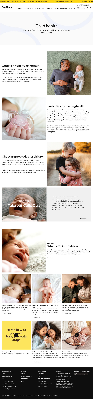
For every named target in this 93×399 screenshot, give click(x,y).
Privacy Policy (42, 381)
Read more (50, 258)
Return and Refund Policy (45, 383)
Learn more (7, 313)
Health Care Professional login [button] (82, 371)
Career (22, 381)
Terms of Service (42, 386)
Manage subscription (44, 378)
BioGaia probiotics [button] (6, 371)
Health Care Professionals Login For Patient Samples (84, 5)
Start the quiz (83, 218)
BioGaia (5, 395)
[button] (20, 9)
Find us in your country (8, 383)
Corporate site (24, 378)
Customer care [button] (42, 371)
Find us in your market (26, 376)
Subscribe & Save (7, 376)
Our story (22, 373)
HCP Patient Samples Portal (9, 386)
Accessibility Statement (8, 388)
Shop (3, 373)
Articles (4, 378)
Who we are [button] (23, 371)
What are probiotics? (8, 381)
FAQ (39, 376)
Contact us (41, 373)
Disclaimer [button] (59, 371)
